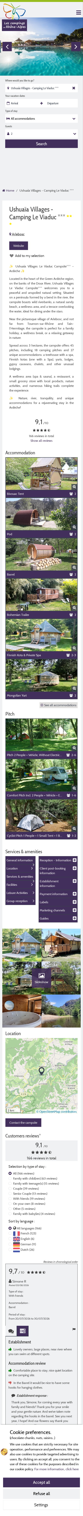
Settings (41, 1504)
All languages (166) (29, 1228)
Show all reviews (41, 441)
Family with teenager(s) (36, 1183)
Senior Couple (30, 1193)
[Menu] (78, 13)
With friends (29, 1199)
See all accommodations (60, 705)
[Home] (14, 10)
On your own (29, 1204)
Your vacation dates (15, 96)
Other (24, 1209)
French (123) (28, 1233)
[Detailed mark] (23, 1331)
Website (18, 246)
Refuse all (41, 1493)
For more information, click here (56, 1469)
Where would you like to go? (19, 80)
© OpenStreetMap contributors (56, 1111)
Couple (26, 1188)
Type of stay (11, 111)
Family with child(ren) (35, 1178)
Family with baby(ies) (34, 1214)
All (23, 1173)
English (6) (27, 1239)
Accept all (41, 1482)
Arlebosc (18, 234)
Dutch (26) (27, 1250)
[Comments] (11, 1331)
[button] (41, 1071)
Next (75, 46)
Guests (8, 126)
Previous (7, 46)
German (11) (28, 1244)
